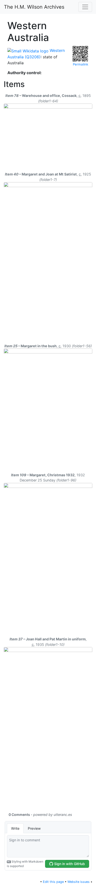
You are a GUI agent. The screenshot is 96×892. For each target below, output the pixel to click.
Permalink (80, 64)
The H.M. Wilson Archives (34, 7)
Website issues (78, 882)
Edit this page (53, 882)
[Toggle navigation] (85, 7)
